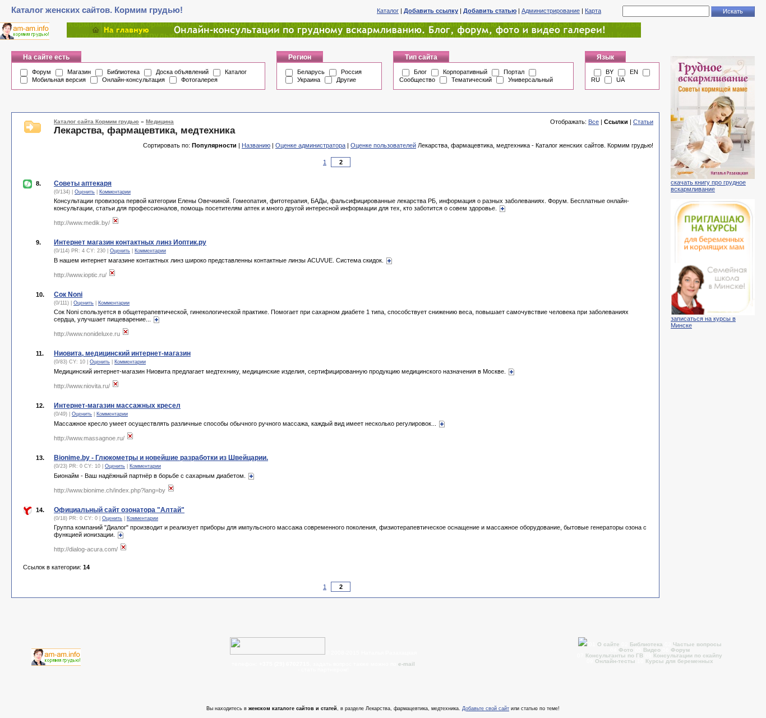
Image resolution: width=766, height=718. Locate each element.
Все (593, 121)
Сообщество (417, 79)
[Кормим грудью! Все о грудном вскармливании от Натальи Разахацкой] (354, 35)
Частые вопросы (697, 644)
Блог (420, 71)
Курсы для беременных (679, 661)
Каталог (388, 10)
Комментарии (115, 192)
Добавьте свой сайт (485, 708)
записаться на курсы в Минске (703, 322)
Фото (626, 650)
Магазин (79, 71)
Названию (256, 145)
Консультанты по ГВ (615, 655)
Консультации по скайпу (687, 655)
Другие (346, 79)
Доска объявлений (182, 71)
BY (609, 71)
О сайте (609, 644)
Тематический (471, 79)
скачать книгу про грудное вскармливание (708, 185)
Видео (652, 650)
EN (634, 71)
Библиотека (123, 71)
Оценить (85, 192)
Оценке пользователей (383, 145)
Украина (308, 79)
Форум (41, 71)
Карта (593, 10)
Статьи (643, 121)
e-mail (406, 664)
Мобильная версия (59, 79)
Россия (351, 71)
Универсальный (530, 79)
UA (620, 79)
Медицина (160, 121)
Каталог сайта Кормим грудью (96, 121)
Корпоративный (465, 71)
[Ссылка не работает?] (115, 222)
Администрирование (551, 10)
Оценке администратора (310, 145)
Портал (514, 71)
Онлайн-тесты (616, 661)
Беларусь (311, 71)
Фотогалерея (199, 79)
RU (595, 79)
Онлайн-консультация (133, 79)
